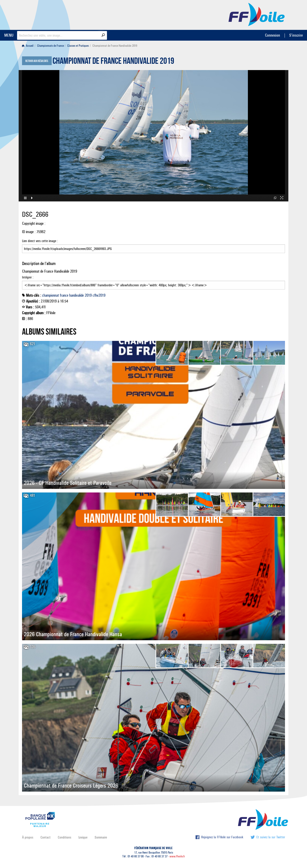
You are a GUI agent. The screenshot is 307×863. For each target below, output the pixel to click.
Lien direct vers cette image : (40, 241)
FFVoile (256, 14)
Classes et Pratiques (78, 46)
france (64, 295)
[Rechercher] (103, 35)
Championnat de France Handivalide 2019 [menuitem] (114, 46)
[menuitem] (28, 46)
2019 (88, 295)
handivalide (76, 295)
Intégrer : (27, 277)
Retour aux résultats (36, 61)
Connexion (272, 35)
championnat (50, 295)
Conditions (64, 837)
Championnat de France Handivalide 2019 (113, 61)
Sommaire (101, 837)
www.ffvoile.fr (177, 856)
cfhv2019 (99, 295)
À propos (27, 837)
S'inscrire (296, 35)
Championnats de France (50, 46)
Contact (45, 837)
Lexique (82, 837)
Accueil (29, 46)
